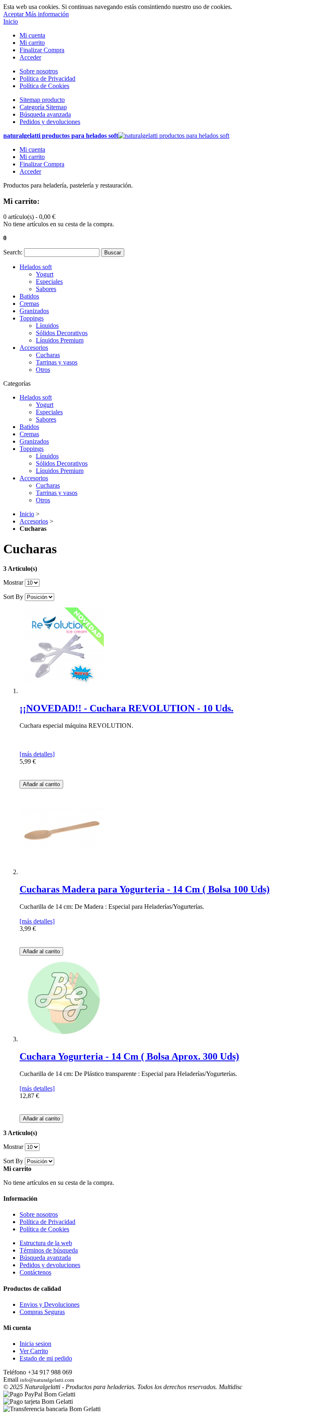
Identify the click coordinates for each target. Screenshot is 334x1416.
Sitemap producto (42, 99)
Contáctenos (35, 1272)
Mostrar (13, 582)
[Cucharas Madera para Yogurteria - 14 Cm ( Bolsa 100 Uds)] (62, 871)
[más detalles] (37, 754)
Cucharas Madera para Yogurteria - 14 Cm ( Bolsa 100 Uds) (145, 889)
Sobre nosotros (39, 71)
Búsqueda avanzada (45, 114)
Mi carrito (32, 42)
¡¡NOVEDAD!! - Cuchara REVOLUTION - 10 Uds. (126, 708)
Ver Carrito (34, 1351)
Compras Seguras (42, 1311)
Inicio (10, 21)
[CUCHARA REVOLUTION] (62, 690)
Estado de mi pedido (46, 1358)
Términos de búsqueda (49, 1250)
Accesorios (34, 521)
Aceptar (14, 14)
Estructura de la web (46, 1242)
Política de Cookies (44, 85)
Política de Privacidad (47, 78)
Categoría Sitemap (43, 107)
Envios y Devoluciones (49, 1304)
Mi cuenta (32, 35)
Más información (47, 14)
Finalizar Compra (42, 49)
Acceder (30, 57)
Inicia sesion (35, 1343)
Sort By (13, 596)
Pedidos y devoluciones (50, 121)
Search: (12, 252)
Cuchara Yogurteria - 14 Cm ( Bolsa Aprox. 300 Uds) (129, 1056)
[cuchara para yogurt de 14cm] (62, 1039)
